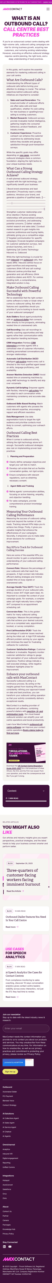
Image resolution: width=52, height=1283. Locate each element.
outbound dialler (21, 319)
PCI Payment (8, 1096)
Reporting (6, 1163)
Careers (6, 1220)
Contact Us (7, 1211)
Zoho (5, 1198)
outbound (28, 260)
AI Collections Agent (11, 1118)
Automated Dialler (10, 1092)
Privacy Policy (33, 1054)
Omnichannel (9, 1144)
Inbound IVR (7, 1154)
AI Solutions (8, 1113)
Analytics (6, 1149)
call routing (21, 361)
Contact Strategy (9, 1105)
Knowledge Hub (9, 1229)
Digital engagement (10, 1158)
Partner (5, 1216)
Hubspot (6, 1180)
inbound (15, 260)
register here (47, 2)
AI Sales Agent (8, 1123)
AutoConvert (8, 1185)
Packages (7, 1225)
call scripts (34, 390)
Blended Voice (8, 1101)
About (5, 1206)
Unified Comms (9, 1167)
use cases (24, 155)
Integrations (8, 1175)
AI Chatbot (7, 1132)
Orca (5, 1194)
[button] (46, 9)
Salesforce (7, 1189)
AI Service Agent (9, 1127)
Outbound (7, 1087)
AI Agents (7, 1136)
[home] (12, 9)
